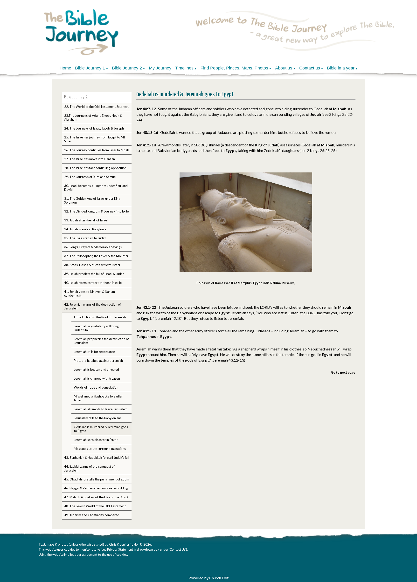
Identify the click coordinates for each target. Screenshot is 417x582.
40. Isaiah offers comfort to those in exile (93, 283)
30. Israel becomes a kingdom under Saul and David (96, 188)
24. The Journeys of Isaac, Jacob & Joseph (94, 128)
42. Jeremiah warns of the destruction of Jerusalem (92, 306)
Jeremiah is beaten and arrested (96, 369)
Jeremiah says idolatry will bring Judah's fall (96, 328)
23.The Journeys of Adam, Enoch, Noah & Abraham (93, 117)
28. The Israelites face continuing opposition (95, 168)
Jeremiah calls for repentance (94, 352)
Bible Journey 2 (127, 68)
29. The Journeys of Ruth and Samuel (90, 177)
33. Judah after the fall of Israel (86, 220)
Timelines (184, 68)
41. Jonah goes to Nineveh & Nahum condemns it (89, 293)
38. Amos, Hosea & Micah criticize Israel (92, 265)
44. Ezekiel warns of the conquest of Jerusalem (89, 468)
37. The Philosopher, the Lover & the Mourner (96, 256)
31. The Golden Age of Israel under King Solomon (92, 200)
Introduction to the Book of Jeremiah (100, 317)
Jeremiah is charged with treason (97, 378)
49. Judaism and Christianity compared (91, 515)
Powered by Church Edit (208, 577)
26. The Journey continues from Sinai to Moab (96, 150)
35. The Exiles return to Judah (85, 238)
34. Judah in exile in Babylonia (85, 229)
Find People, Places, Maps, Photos (234, 68)
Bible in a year (340, 68)
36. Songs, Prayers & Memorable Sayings (93, 247)
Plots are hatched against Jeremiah (98, 361)
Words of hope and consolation (96, 387)
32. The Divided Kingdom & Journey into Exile (96, 211)
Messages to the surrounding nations (100, 449)
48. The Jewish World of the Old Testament (95, 506)
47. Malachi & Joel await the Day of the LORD (96, 497)
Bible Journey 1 (90, 68)
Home (65, 68)
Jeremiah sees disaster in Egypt (96, 440)
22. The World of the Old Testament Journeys (96, 107)
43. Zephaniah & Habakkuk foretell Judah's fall (96, 457)
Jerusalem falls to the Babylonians (97, 418)
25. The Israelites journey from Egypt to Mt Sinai (94, 139)
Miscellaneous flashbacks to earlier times (98, 398)
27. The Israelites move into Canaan (89, 159)
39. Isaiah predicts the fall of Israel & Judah (94, 274)
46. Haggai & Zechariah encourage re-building (96, 488)
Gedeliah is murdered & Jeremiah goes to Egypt (101, 429)
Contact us (309, 68)
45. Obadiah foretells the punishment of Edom (96, 479)
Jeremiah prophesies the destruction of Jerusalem (101, 341)
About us (283, 68)
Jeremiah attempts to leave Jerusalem (100, 409)
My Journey (160, 68)
